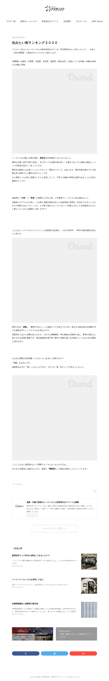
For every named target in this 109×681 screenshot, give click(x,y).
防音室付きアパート (50, 21)
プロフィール (81, 21)
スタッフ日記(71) (17, 484)
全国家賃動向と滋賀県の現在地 (25, 603)
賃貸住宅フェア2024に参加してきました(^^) (30, 555)
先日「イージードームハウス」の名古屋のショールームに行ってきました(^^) (39, 584)
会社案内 (67, 21)
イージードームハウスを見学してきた (28, 579)
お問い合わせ (97, 21)
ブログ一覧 (11, 21)
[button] (11, 21)
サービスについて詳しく (54, 528)
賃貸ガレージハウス (28, 21)
